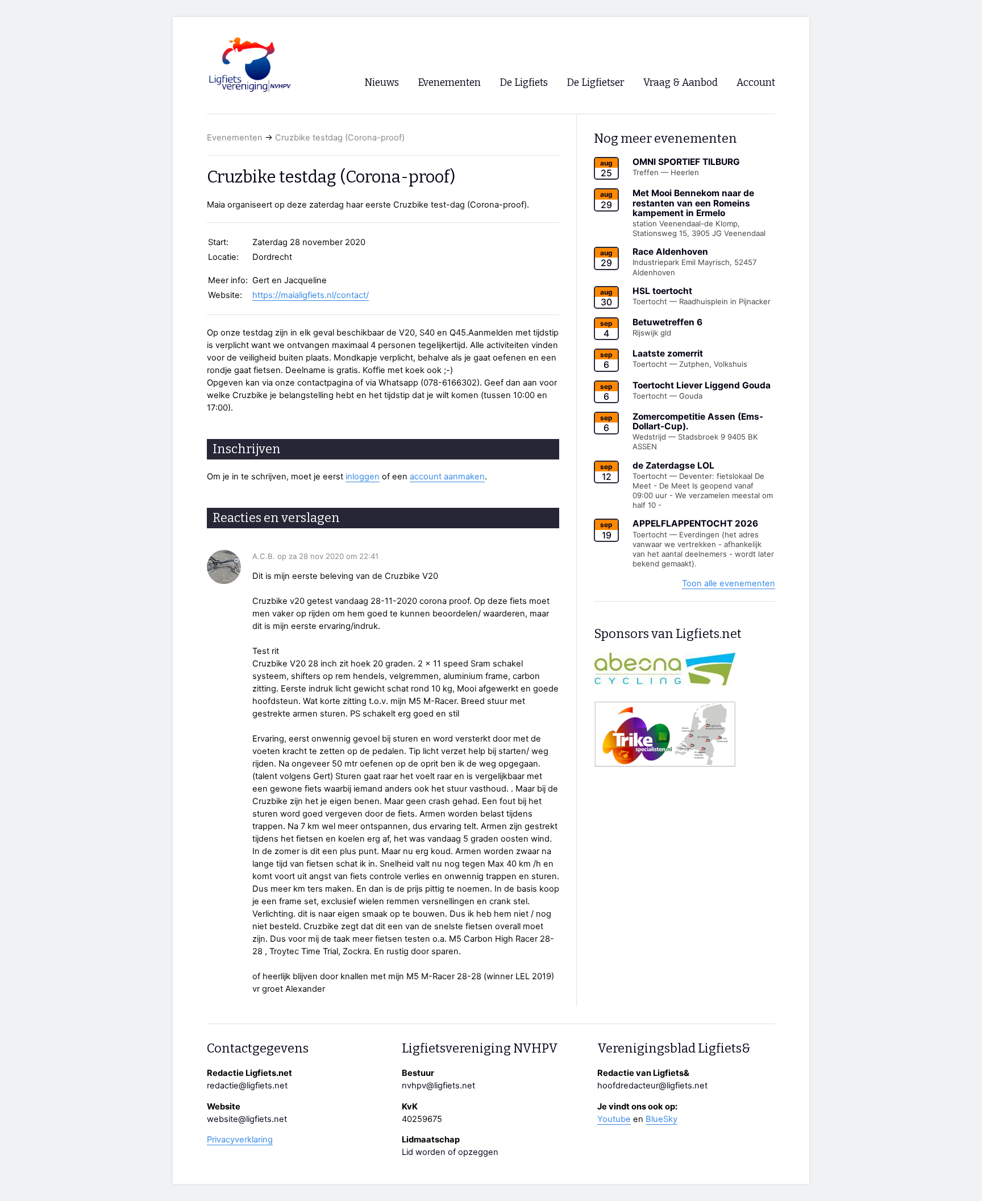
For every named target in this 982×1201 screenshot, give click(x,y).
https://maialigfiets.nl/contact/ (310, 295)
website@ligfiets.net (247, 1119)
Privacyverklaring (240, 1139)
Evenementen (235, 137)
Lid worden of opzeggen (450, 1152)
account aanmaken (447, 476)
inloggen (363, 476)
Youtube (614, 1119)
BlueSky (661, 1119)
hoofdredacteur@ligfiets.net (652, 1085)
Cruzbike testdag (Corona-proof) (340, 137)
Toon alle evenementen (728, 583)
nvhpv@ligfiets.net (438, 1085)
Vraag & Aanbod (680, 83)
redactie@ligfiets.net (247, 1085)
